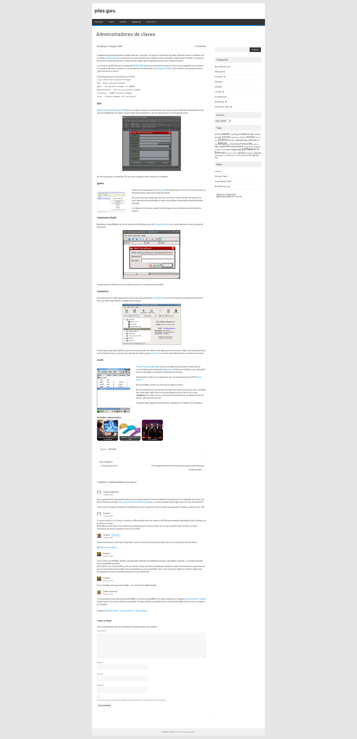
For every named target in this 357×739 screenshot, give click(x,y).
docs (111, 22)
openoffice (226, 146)
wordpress (254, 155)
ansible (218, 134)
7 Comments (200, 46)
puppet (258, 147)
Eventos (219, 76)
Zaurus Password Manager (148, 367)
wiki (238, 155)
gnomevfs (153, 353)
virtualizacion (230, 155)
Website (100, 685)
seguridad (236, 149)
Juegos (218, 86)
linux (222, 143)
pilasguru (104, 46)
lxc (228, 144)
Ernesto (106, 513)
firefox (223, 139)
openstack (237, 146)
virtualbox (219, 155)
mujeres (256, 144)
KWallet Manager (140, 66)
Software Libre (222, 107)
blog (231, 134)
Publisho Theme (168, 732)
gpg (246, 140)
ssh (223, 152)
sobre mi (136, 22)
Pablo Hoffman (110, 591)
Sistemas (219, 102)
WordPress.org (222, 186)
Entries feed (221, 176)
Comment (102, 631)
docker (250, 137)
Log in (218, 171)
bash (225, 134)
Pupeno (106, 553)
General (219, 81)
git (235, 140)
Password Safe (164, 68)
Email (100, 674)
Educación (220, 71)
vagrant (257, 153)
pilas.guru (105, 10)
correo (226, 137)
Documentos (221, 66)
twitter (234, 153)
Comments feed (223, 181)
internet (252, 140)
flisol (230, 140)
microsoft (236, 143)
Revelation (158, 298)
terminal (228, 153)
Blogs (236, 134)
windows (244, 155)
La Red (218, 91)
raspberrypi (219, 150)
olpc (217, 146)
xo (216, 157)
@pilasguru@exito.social (228, 196)
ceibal (243, 134)
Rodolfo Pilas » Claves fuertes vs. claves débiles (127, 611)
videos (123, 22)
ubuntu (242, 152)
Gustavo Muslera (113, 58)
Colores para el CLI (108, 466)
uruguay (249, 153)
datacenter (235, 137)
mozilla (247, 143)
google (240, 140)
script (227, 149)
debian (243, 137)
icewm (170, 369)
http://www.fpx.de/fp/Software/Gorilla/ (135, 502)
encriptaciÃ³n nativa (196, 599)
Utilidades (112, 449)
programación (249, 147)
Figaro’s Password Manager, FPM (111, 110)
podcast (99, 22)
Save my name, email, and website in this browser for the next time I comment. (131, 700)
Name (100, 662)
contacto (151, 22)
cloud (250, 134)
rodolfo (106, 535)
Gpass (160, 190)
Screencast (220, 96)
